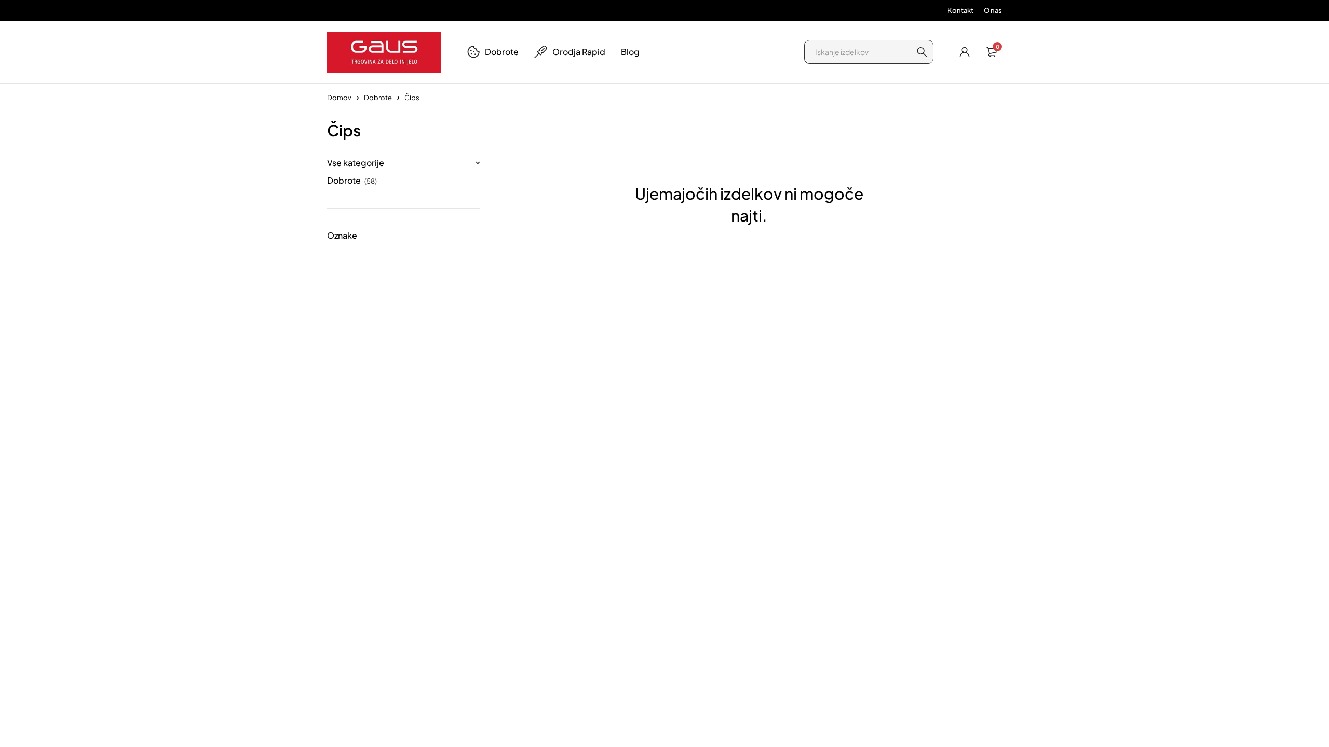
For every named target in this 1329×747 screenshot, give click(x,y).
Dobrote (378, 97)
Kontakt (960, 10)
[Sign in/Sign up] (964, 52)
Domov (339, 97)
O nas (993, 10)
